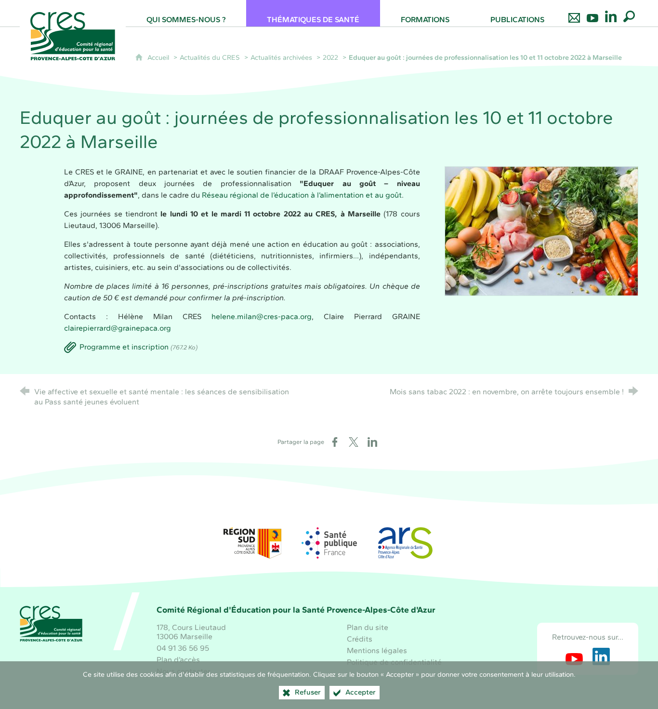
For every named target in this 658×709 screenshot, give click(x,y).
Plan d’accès (178, 659)
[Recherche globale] (629, 13)
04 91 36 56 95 (183, 648)
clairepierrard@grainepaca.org (117, 328)
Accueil (159, 57)
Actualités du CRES (210, 57)
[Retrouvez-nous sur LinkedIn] (611, 13)
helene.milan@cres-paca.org (261, 316)
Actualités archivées (281, 57)
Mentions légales (377, 650)
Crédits (359, 638)
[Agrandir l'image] (541, 230)
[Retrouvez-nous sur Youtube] (592, 13)
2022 (330, 57)
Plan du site (367, 627)
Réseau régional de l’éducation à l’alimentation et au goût (302, 195)
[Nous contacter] (574, 13)
